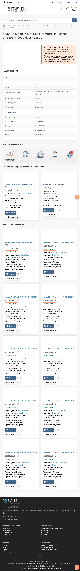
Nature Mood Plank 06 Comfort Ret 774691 (21, 401)
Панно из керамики (9, 552)
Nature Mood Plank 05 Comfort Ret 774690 (58, 349)
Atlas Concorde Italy (24, 193)
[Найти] (74, 20)
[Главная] (4, 26)
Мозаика (6, 545)
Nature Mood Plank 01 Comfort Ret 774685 (58, 243)
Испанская (6, 528)
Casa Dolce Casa (40, 103)
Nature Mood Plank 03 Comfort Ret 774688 (21, 297)
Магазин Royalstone (47, 545)
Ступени (5, 550)
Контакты (44, 552)
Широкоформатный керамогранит (52, 528)
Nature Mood (39, 107)
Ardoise (54, 193)
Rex (56, 191)
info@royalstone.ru (11, 520)
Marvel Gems (18, 196)
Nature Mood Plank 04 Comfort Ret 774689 (58, 297)
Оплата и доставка (47, 547)
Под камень (44, 530)
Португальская (7, 532)
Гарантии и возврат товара (49, 550)
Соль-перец (44, 535)
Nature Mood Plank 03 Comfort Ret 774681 (58, 453)
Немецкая (6, 539)
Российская (6, 535)
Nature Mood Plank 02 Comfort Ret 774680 (21, 453)
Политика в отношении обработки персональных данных (40, 568)
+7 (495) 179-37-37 (11, 516)
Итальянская (7, 530)
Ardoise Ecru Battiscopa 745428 (54, 184)
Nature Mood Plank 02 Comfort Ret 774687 (21, 349)
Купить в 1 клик (13, 217)
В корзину (12, 212)
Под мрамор (45, 532)
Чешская (6, 537)
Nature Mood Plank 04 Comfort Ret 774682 (58, 401)
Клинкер (5, 547)
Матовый (44, 537)
